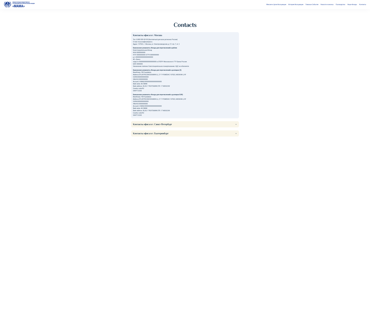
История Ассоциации (295, 4)
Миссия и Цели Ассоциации (276, 4)
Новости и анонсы (327, 4)
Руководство (340, 4)
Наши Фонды (352, 4)
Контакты (362, 4)
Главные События (311, 4)
